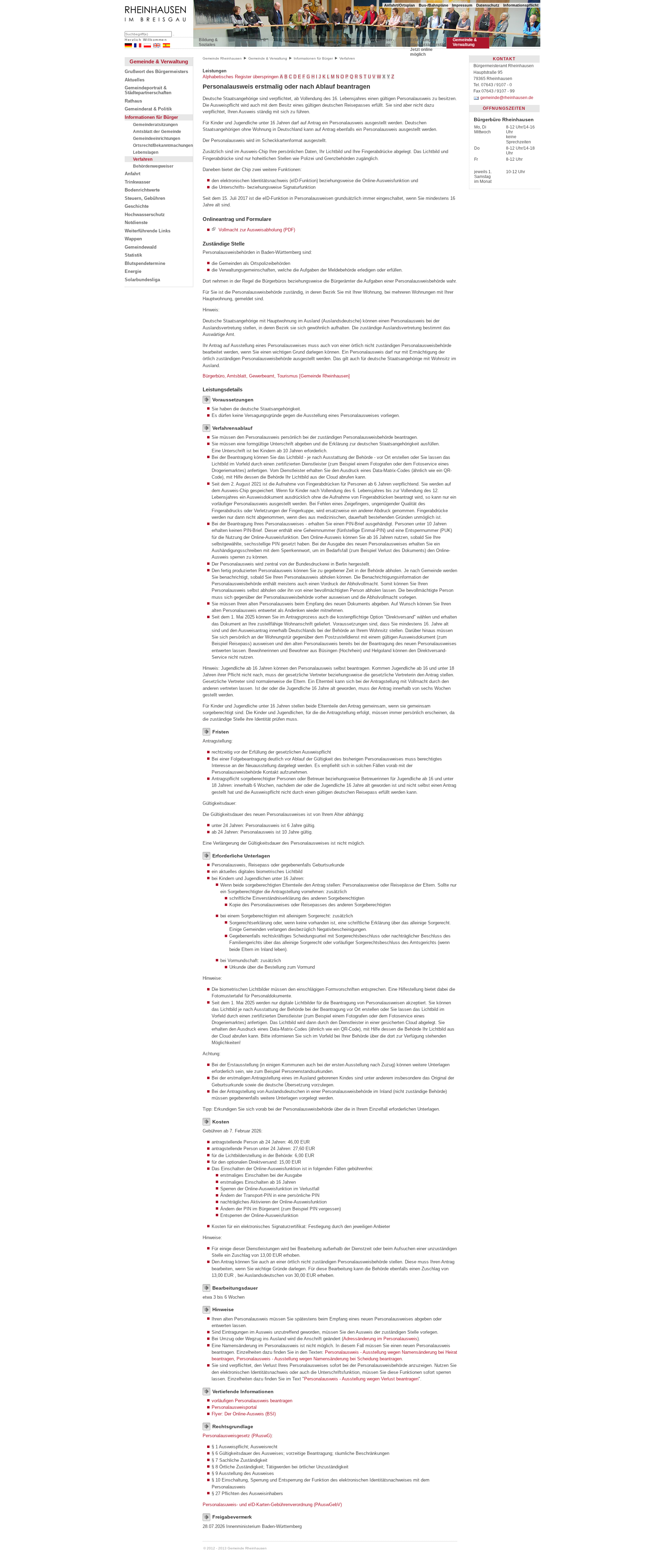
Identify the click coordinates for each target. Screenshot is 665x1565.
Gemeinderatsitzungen (155, 124)
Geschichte (137, 206)
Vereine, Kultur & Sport (340, 42)
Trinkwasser (137, 182)
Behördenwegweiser (153, 166)
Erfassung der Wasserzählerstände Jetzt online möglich (425, 43)
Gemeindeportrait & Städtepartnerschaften (148, 90)
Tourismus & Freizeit (253, 42)
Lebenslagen (145, 152)
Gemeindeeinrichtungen (156, 138)
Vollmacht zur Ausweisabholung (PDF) (257, 229)
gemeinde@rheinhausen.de (506, 97)
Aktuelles (134, 80)
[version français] (137, 45)
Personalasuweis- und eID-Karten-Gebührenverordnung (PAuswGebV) (272, 1504)
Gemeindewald (141, 247)
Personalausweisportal (234, 1407)
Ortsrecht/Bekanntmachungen (163, 145)
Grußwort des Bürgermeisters (156, 71)
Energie (133, 271)
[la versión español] (166, 45)
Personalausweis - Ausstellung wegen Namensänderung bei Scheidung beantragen (319, 1358)
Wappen (133, 239)
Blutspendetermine (145, 263)
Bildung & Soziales (208, 42)
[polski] (147, 45)
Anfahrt (132, 173)
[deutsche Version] (128, 45)
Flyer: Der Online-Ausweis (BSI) (244, 1413)
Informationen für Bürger (151, 117)
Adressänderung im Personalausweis (380, 1338)
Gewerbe (292, 39)
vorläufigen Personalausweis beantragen (252, 1400)
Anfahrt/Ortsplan (399, 5)
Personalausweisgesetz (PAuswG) (237, 1435)
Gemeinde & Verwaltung (465, 42)
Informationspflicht (521, 5)
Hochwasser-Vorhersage (381, 42)
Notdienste (136, 222)
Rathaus (133, 101)
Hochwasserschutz (145, 214)
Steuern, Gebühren (145, 198)
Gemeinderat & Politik (148, 109)
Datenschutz (487, 5)
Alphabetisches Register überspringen (240, 76)
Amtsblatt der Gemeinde (157, 131)
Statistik (133, 255)
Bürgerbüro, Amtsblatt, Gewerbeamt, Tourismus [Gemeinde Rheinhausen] (276, 376)
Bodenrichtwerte (142, 190)
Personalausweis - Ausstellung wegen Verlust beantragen (361, 1378)
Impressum (462, 5)
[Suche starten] (173, 35)
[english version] (156, 45)
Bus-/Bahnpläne (433, 5)
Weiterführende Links (147, 231)
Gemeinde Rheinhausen (222, 58)
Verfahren (142, 159)
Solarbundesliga (142, 279)
